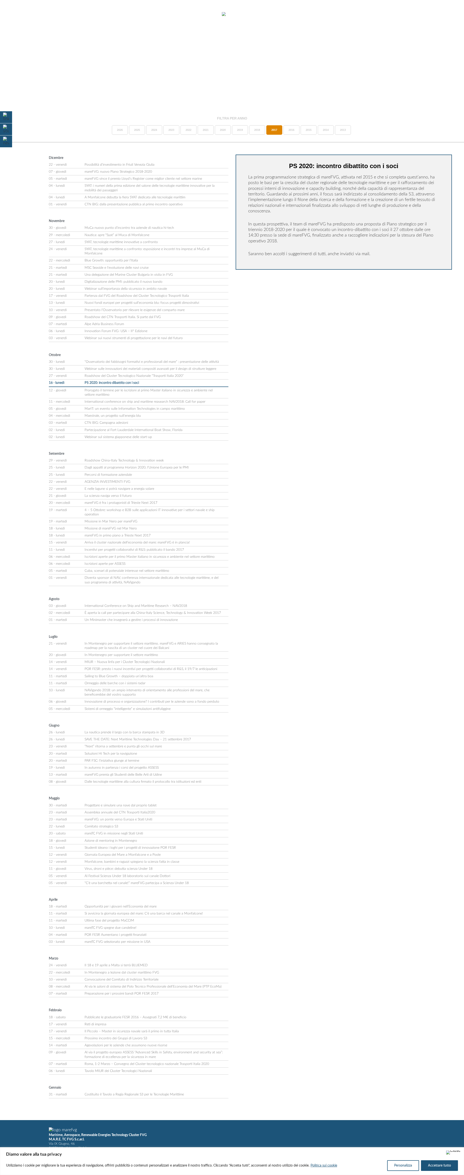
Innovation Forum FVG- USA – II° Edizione (116, 331)
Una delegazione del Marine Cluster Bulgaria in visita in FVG (129, 274)
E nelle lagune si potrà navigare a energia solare (119, 489)
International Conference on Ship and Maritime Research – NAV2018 (136, 606)
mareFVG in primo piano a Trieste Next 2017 (118, 535)
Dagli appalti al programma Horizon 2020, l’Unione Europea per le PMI (137, 467)
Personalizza (403, 1165)
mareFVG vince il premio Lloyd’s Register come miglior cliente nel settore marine (143, 178)
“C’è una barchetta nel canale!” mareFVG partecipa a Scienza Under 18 (137, 883)
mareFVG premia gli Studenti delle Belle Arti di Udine (123, 774)
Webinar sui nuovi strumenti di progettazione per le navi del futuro (134, 338)
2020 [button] (223, 129)
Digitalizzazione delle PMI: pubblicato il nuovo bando (123, 281)
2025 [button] (137, 129)
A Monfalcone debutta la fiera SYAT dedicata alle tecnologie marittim (135, 197)
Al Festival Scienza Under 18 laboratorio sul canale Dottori (127, 876)
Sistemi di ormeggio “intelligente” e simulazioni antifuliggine (128, 709)
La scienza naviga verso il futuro (108, 496)
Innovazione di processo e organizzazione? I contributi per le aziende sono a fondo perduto (152, 701)
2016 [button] (291, 129)
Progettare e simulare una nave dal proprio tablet (121, 805)
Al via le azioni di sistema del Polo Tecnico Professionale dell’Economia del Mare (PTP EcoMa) (153, 986)
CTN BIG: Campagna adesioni (106, 422)
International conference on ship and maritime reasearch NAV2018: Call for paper (145, 401)
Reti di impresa (95, 1024)
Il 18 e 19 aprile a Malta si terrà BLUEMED (116, 965)
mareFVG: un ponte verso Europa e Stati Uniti (118, 819)
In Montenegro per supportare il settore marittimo (121, 655)
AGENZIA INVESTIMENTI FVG (107, 481)
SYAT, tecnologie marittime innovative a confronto (121, 242)
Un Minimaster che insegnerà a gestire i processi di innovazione (131, 620)
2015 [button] (309, 129)
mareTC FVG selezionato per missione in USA (117, 942)
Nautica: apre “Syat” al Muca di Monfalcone (117, 235)
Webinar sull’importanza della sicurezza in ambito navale (126, 288)
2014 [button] (326, 129)
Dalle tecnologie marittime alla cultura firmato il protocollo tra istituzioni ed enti (143, 781)
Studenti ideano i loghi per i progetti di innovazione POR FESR (130, 847)
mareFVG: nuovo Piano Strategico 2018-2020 (118, 171)
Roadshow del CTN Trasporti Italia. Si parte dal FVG (123, 317)
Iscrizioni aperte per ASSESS (105, 563)
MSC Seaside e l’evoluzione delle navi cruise (117, 267)
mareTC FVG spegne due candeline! (111, 928)
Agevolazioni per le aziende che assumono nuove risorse (126, 1045)
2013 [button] (343, 129)
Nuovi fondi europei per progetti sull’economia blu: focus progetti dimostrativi (142, 303)
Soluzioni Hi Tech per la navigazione (111, 753)
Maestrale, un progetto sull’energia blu (113, 415)
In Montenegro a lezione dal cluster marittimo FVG (122, 972)
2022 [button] (188, 129)
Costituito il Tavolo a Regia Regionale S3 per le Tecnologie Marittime (134, 1094)
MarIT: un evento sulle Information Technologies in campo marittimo (135, 408)
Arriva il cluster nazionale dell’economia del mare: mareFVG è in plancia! (137, 542)
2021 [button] (206, 129)
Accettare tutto (439, 1165)
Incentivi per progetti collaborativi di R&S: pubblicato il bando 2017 (134, 549)
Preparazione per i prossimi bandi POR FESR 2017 (122, 993)
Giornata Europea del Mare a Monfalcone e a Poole (123, 854)
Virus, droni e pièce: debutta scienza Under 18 (118, 868)
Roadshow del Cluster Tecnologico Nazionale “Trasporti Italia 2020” (134, 376)
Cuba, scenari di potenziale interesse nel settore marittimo (127, 571)
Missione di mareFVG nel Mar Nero (111, 528)
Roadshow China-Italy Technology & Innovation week (124, 460)
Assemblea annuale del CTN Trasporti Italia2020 (120, 812)
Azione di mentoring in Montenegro (111, 840)
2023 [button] (171, 129)
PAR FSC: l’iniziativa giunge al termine (112, 760)
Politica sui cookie (324, 1165)
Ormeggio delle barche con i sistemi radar (115, 683)
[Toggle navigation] (16, 14)
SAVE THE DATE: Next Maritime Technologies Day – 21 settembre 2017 (138, 739)
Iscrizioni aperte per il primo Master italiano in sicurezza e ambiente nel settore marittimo (150, 556)
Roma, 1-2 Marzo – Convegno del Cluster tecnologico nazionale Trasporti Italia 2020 (147, 1064)
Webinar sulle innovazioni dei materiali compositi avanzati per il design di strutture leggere (150, 369)
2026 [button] (120, 129)
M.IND (389, 14)
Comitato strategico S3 (101, 826)
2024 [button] (154, 129)
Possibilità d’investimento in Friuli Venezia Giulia (119, 164)
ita (439, 14)
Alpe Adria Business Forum (104, 324)
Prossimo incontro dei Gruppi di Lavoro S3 (116, 1038)
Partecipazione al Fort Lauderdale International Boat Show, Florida (133, 430)
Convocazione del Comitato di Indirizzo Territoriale (122, 979)
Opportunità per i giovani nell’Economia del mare (121, 906)
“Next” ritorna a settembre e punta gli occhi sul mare (123, 746)
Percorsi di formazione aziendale (108, 474)
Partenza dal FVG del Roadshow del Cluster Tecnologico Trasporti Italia (137, 295)
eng (448, 14)
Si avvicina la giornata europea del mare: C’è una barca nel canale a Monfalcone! (144, 913)
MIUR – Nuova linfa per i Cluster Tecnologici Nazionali (125, 662)
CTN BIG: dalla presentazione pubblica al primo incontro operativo (134, 204)
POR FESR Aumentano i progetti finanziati (115, 935)
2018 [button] (257, 129)
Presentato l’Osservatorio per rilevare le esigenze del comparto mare (135, 310)
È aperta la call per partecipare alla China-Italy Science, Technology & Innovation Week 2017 (153, 613)
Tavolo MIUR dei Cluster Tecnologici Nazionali (118, 1071)
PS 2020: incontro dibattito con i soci (112, 383)
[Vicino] (453, 1152)
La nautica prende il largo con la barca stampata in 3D (125, 732)
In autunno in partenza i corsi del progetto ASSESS (122, 767)
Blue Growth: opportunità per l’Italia (111, 260)
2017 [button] (274, 129)
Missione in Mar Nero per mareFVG (111, 521)
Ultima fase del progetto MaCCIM (109, 920)
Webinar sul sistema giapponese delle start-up (118, 437)
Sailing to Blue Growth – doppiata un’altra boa (119, 676)
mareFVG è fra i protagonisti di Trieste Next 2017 (121, 503)
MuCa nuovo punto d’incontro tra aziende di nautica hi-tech (129, 228)
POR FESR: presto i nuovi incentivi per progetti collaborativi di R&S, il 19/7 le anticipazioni (151, 669)
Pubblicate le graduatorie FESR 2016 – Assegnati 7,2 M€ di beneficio (135, 1017)
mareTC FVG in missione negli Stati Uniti (114, 833)
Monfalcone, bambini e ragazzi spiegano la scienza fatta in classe (132, 861)
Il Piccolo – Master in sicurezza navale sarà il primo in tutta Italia (132, 1031)
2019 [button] (240, 129)
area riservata (415, 14)
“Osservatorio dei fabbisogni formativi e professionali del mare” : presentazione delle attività (152, 362)
